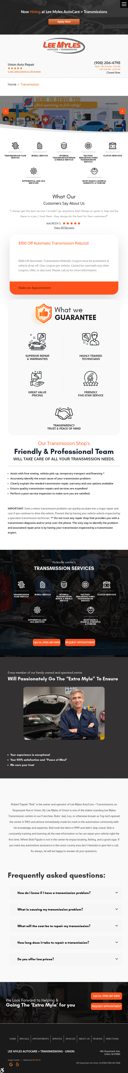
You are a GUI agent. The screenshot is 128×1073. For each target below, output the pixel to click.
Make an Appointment (34, 288)
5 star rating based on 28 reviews (24, 71)
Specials (24, 1038)
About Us (84, 1038)
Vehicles (70, 1038)
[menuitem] (13, 1038)
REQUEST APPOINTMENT (80, 642)
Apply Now (64, 21)
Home (12, 84)
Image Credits (14, 1060)
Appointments (40, 1038)
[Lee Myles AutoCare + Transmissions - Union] (64, 46)
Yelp (17, 1064)
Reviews (97, 1038)
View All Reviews (64, 227)
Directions (112, 1038)
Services (57, 1038)
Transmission (30, 84)
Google (11, 1064)
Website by (27, 1060)
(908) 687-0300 (46, 642)
